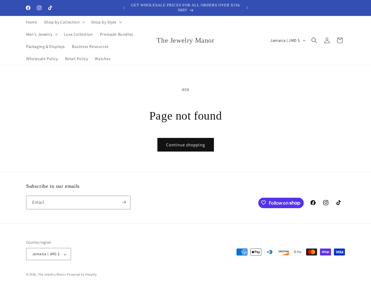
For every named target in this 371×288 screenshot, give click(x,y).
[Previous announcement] (123, 7)
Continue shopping (185, 144)
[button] (64, 22)
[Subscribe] (123, 202)
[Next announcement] (247, 7)
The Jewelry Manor (52, 275)
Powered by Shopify (82, 275)
